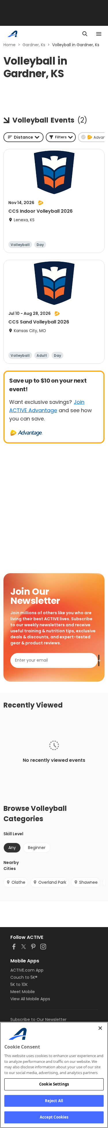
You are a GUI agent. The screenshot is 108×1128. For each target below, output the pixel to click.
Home (9, 45)
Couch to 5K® (23, 977)
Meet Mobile (22, 992)
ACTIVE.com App (26, 970)
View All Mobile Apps (30, 999)
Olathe (18, 882)
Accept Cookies (54, 1117)
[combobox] (23, 137)
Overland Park (52, 882)
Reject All (54, 1100)
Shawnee (88, 882)
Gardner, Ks (33, 45)
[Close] (100, 1028)
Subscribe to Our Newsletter (38, 1019)
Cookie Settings (54, 1084)
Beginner (37, 847)
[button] (61, 137)
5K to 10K (19, 984)
